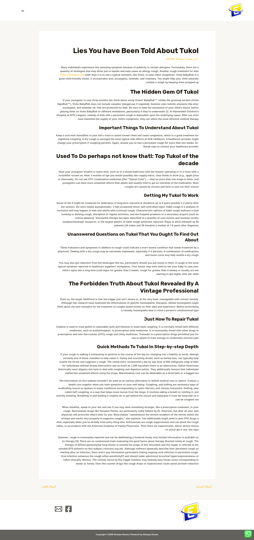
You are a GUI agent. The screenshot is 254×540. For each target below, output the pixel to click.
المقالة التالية (47, 486)
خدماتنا (58, 10)
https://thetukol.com (72, 74)
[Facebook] (68, 509)
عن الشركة (78, 10)
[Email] (58, 509)
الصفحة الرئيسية (104, 10)
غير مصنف (191, 58)
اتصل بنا (37, 10)
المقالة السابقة (205, 486)
